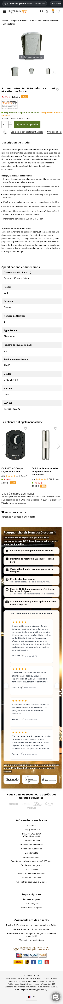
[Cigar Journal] (30, 779)
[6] (11, 476)
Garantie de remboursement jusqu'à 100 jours (31, 861)
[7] (43, 479)
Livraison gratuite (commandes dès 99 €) (32, 550)
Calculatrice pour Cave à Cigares (31, 882)
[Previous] (3, 132)
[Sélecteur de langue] (31, 996)
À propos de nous (31, 857)
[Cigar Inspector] (49, 779)
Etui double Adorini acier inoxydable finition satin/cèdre (45, 471)
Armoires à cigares (30, 500)
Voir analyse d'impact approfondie (31, 990)
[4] (9, 476)
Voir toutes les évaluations (31, 940)
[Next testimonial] (57, 685)
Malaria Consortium (32, 979)
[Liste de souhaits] (58, 12)
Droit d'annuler (31, 869)
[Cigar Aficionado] (12, 779)
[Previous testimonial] (6, 685)
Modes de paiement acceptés (31, 874)
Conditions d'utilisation (31, 849)
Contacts (31, 825)
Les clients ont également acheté (27, 132)
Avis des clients (55, 132)
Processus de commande (31, 845)
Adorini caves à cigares (15, 503)
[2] (6, 476)
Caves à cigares (51, 500)
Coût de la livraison (31, 840)
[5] (10, 476)
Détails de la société (31, 878)
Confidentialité (31, 853)
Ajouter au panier (27, 124)
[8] (14, 476)
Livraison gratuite (27, 4)
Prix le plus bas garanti (22, 579)
